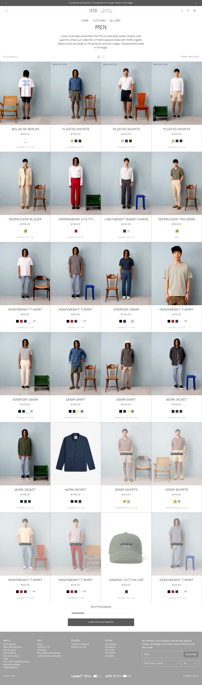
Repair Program (11, 665)
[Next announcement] (195, 3)
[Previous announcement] (6, 3)
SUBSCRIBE (191, 654)
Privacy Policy (78, 647)
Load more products (101, 622)
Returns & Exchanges (49, 653)
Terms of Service (80, 644)
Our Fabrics (9, 653)
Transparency (10, 668)
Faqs (39, 644)
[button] (6, 10)
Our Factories (11, 656)
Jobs (5, 659)
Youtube (109, 650)
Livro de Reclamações (49, 656)
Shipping (41, 650)
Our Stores (9, 650)
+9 (33, 321)
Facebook (110, 647)
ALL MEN (115, 21)
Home (85, 21)
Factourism (9, 644)
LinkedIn (109, 656)
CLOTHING (99, 21)
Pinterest (110, 653)
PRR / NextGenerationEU (16, 662)
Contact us (43, 647)
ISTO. (13, 676)
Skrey (196, 676)
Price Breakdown (12, 647)
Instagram (111, 644)
